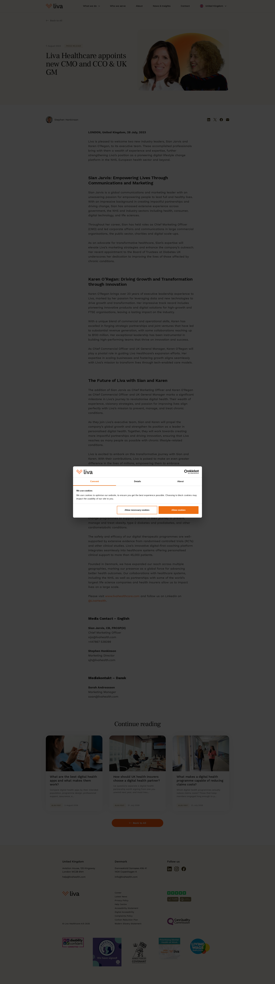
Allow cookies (178, 510)
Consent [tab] (94, 481)
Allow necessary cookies (137, 510)
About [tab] (180, 481)
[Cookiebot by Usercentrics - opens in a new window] (186, 472)
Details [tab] (137, 481)
